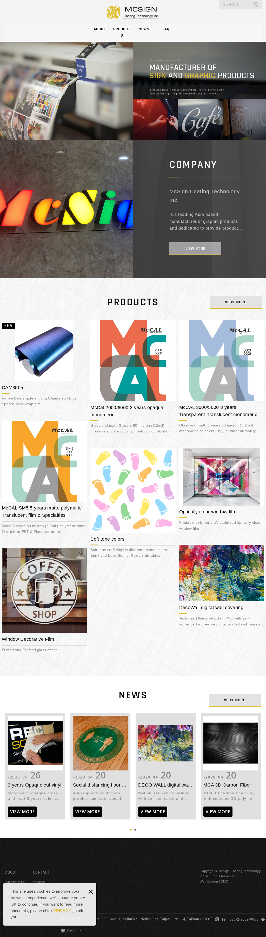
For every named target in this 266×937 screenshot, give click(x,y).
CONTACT (41, 872)
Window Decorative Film (44, 601)
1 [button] (131, 830)
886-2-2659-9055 (244, 919)
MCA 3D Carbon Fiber (231, 766)
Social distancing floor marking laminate (100, 766)
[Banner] (133, 87)
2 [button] (135, 830)
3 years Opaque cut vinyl (35, 766)
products (236, 302)
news (234, 700)
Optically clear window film (221, 490)
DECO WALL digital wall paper (166, 766)
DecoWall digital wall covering (221, 587)
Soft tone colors (132, 504)
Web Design (209, 881)
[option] (133, 87)
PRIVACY (62, 910)
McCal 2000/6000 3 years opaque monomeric (132, 378)
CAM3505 (44, 364)
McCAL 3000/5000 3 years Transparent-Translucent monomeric (221, 378)
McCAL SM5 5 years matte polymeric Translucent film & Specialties (44, 479)
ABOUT (100, 29)
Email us (74, 931)
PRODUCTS (122, 32)
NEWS (144, 29)
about (195, 248)
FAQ (166, 29)
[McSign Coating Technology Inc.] (133, 12)
